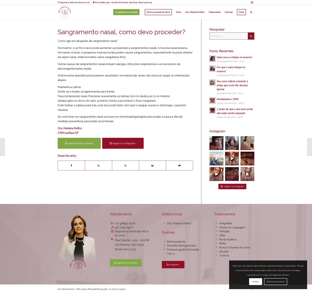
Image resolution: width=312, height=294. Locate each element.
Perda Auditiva (228, 239)
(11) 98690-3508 (125, 223)
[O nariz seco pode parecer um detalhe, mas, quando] (216, 143)
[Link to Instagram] (251, 2)
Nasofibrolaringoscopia (181, 245)
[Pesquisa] (251, 12)
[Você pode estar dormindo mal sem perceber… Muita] (216, 174)
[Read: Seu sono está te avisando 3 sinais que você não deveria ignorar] (212, 83)
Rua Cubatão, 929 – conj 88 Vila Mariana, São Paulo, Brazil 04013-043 (123, 2)
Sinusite (224, 251)
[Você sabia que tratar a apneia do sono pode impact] (232, 158)
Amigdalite (225, 223)
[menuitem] (74, 2)
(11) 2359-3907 (124, 227)
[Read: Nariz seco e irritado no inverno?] (212, 59)
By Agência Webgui (117, 289)
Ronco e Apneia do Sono (234, 247)
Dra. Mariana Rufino (179, 223)
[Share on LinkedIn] (152, 165)
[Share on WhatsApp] (125, 165)
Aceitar (255, 281)
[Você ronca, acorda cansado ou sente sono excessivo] (232, 174)
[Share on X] (98, 165)
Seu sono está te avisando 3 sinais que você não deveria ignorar (232, 85)
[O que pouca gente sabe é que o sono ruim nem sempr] (247, 143)
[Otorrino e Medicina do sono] (65, 12)
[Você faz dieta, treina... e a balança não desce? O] (247, 174)
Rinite (222, 243)
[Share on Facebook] (71, 165)
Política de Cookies (275, 281)
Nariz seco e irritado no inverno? (234, 57)
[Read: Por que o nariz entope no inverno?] (212, 69)
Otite (222, 235)
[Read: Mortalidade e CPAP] (212, 100)
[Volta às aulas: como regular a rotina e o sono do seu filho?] (2, 147)
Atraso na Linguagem (232, 227)
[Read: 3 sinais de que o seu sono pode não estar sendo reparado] (212, 110)
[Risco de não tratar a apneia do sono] (309, 147)
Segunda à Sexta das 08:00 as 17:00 (74, 2)
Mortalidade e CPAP (228, 99)
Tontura (224, 255)
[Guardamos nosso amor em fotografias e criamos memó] (216, 158)
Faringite (224, 231)
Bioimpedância (176, 241)
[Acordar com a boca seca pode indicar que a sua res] (247, 158)
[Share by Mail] (179, 165)
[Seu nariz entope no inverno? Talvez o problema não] (232, 143)
